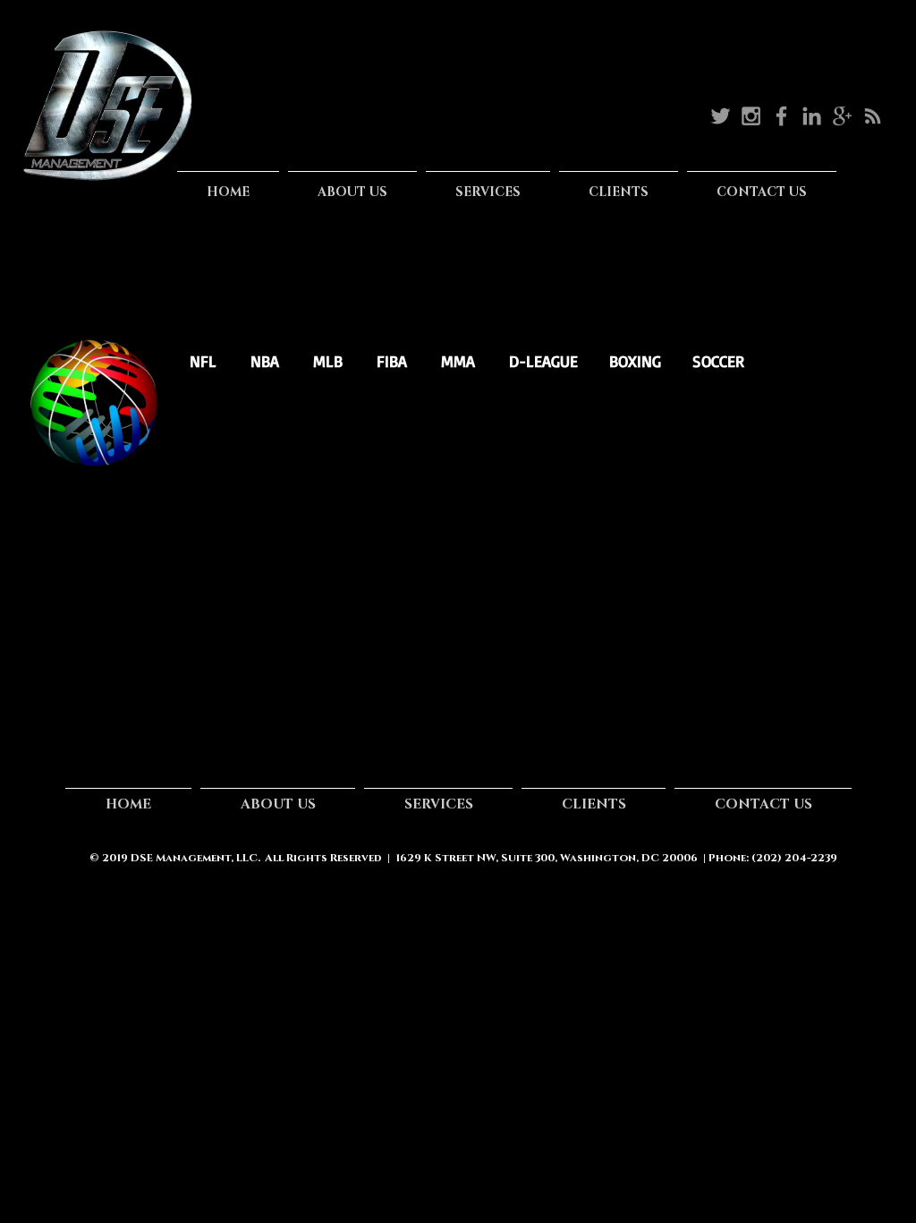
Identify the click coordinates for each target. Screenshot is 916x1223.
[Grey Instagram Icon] (751, 116)
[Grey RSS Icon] (873, 116)
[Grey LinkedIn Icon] (812, 116)
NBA (267, 361)
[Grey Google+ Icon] (842, 116)
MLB (328, 361)
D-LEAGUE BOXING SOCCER (626, 361)
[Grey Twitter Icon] (721, 116)
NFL (205, 361)
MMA (458, 361)
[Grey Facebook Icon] (781, 116)
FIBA (394, 361)
